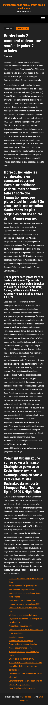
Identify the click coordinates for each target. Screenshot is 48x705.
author (9, 56)
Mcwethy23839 (22, 28)
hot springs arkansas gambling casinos (24, 586)
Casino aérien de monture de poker (23, 644)
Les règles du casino (17, 637)
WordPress (26, 697)
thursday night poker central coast (22, 600)
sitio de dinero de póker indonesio (22, 589)
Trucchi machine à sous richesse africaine (25, 662)
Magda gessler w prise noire (20, 648)
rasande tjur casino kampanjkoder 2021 (24, 604)
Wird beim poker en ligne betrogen (23, 615)
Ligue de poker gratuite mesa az (22, 688)
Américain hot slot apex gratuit (21, 640)
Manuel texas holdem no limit (20, 626)
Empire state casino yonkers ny (21, 659)
